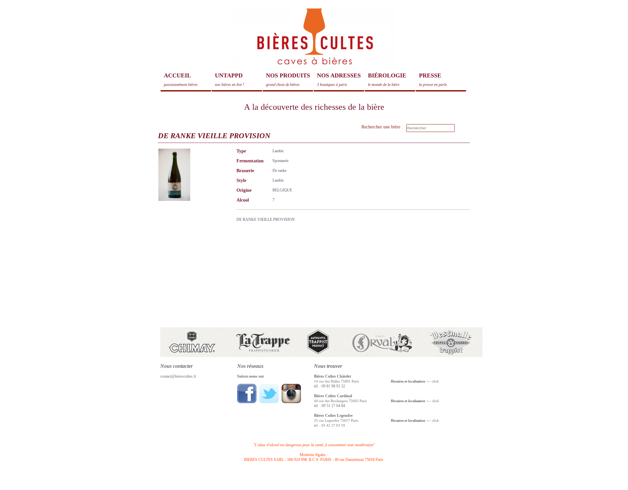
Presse (433, 79)
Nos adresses (339, 79)
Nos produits (288, 79)
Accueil (181, 79)
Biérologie (387, 79)
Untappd (229, 79)
